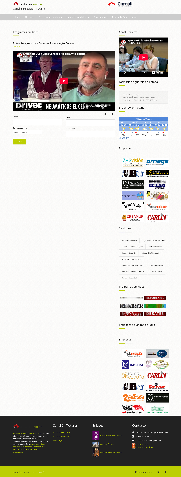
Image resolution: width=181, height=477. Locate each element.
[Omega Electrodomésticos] (157, 162)
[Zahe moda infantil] (133, 398)
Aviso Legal (58, 440)
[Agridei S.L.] (133, 364)
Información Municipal (150, 253)
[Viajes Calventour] (133, 173)
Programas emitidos (50, 17)
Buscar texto (70, 129)
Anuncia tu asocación (62, 436)
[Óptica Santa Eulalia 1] (157, 173)
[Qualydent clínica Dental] (133, 184)
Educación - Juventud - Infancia (133, 272)
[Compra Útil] (131, 297)
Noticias (29, 17)
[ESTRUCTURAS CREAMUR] (133, 217)
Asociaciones (101, 17)
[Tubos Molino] (157, 409)
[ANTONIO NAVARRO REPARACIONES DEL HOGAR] (157, 184)
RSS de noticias (141, 444)
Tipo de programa (20, 128)
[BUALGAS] (157, 353)
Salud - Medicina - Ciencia (131, 259)
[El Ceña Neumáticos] (157, 386)
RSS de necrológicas (144, 447)
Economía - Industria (129, 240)
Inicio (18, 17)
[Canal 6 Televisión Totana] (28, 4)
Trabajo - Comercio (129, 253)
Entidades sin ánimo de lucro (137, 325)
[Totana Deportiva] (155, 305)
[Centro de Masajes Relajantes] (157, 364)
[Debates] (155, 313)
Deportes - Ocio (156, 272)
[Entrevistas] (131, 305)
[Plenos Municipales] (131, 313)
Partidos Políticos (155, 247)
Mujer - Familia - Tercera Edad (133, 265)
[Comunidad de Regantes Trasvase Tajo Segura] (133, 195)
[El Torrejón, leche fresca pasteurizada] (133, 206)
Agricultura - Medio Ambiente (154, 240)
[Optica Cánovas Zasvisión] (133, 162)
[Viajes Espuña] (133, 375)
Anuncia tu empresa (61, 432)
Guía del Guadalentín (78, 17)
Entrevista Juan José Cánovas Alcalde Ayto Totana (43, 43)
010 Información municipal (111, 435)
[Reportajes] (155, 297)
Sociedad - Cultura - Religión (132, 247)
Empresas (125, 148)
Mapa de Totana (107, 444)
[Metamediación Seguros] (157, 206)
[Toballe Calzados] (157, 195)
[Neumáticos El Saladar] (133, 409)
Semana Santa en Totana (111, 452)
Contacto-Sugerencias (124, 17)
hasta (68, 117)
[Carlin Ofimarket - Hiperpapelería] (157, 217)
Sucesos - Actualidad (129, 278)
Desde (15, 117)
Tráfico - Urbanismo (157, 265)
